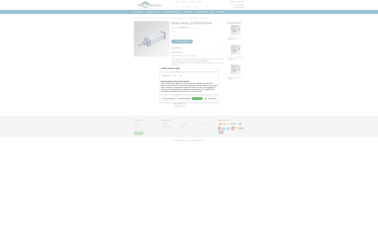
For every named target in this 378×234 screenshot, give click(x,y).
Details (175, 75)
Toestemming (166, 75)
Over (180, 75)
